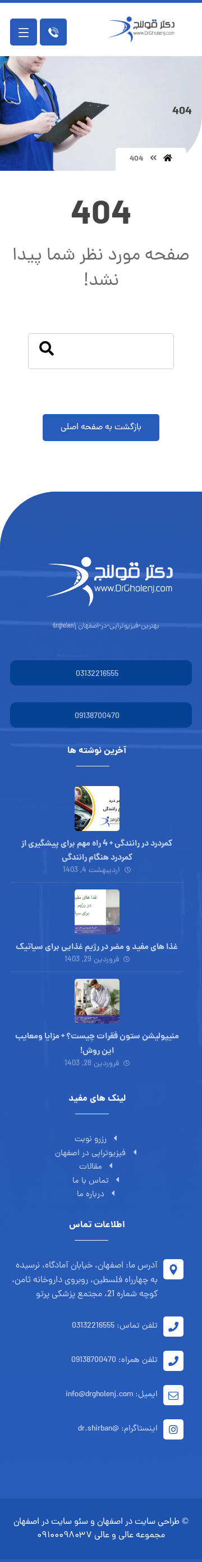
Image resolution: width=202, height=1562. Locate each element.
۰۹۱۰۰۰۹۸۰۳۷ (64, 1535)
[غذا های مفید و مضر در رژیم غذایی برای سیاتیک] (97, 911)
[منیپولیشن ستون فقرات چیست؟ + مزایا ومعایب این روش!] (97, 1001)
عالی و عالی (114, 1535)
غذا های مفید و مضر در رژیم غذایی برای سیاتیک (97, 947)
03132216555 (97, 674)
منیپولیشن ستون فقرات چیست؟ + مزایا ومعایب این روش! (97, 1043)
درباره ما (90, 1194)
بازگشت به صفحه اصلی (101, 427)
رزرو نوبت (91, 1139)
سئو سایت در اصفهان (50, 1522)
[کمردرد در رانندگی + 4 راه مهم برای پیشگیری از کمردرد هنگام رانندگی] (97, 808)
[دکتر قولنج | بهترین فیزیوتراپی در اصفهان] (144, 29)
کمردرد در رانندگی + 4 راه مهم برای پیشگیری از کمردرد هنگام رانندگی (96, 851)
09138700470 (97, 716)
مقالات (90, 1167)
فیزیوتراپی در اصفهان (90, 1153)
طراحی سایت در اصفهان (138, 1522)
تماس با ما (90, 1181)
